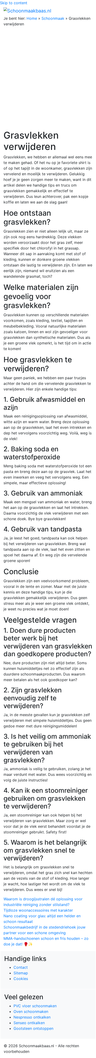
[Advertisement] (48, 79)
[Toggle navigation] (86, 10)
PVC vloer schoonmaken (35, 1005)
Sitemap (21, 973)
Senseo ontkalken (29, 1022)
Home (32, 18)
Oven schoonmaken (31, 1011)
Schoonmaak (52, 18)
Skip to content (13, 2)
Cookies (21, 978)
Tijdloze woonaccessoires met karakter (38, 910)
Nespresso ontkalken (32, 1017)
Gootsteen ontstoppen (33, 1028)
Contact (21, 967)
